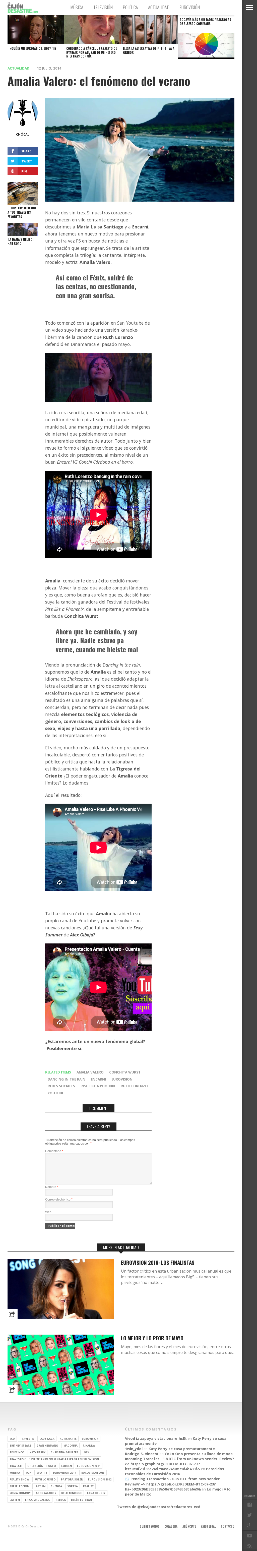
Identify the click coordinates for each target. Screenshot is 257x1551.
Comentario (54, 1151)
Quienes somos (149, 1526)
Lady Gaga (46, 1439)
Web (48, 1212)
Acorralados (46, 1493)
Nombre (51, 1187)
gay (86, 1452)
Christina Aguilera (65, 1452)
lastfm (15, 1500)
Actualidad (158, 7)
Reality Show (19, 1479)
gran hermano (47, 1445)
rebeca (61, 1500)
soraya (72, 1486)
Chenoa (56, 1486)
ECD (12, 1439)
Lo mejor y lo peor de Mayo (152, 1338)
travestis (27, 1439)
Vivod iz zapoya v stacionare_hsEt (156, 1438)
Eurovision (122, 1079)
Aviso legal (208, 1526)
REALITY (88, 1486)
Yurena (15, 1472)
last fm (39, 1486)
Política (130, 7)
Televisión (103, 7)
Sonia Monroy (20, 1493)
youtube (56, 1093)
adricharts (68, 1439)
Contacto (227, 1526)
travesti (16, 1466)
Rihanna (89, 1445)
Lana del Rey (96, 1493)
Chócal (22, 134)
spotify (41, 1472)
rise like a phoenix (98, 1086)
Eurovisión (189, 7)
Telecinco (17, 1452)
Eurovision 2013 (93, 1472)
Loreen (66, 1466)
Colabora (170, 1526)
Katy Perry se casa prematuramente (182, 1448)
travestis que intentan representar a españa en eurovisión (54, 1459)
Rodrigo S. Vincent (142, 1453)
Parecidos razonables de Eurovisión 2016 (174, 1471)
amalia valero (90, 1072)
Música (76, 7)
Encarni (98, 1079)
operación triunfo (41, 1466)
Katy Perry (37, 1452)
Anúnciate (189, 1526)
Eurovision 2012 (99, 1479)
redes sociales (61, 1086)
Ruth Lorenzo (134, 1086)
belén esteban (81, 1500)
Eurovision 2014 (64, 1472)
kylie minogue (71, 1493)
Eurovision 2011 (88, 1466)
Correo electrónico (59, 1199)
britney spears (20, 1445)
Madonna (70, 1445)
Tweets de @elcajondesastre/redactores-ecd (158, 1506)
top (28, 1472)
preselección (19, 1486)
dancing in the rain (66, 1079)
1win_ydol (134, 1448)
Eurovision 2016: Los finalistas (158, 1262)
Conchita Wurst (125, 1072)
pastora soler (72, 1479)
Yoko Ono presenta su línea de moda (199, 1453)
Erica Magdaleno (37, 1500)
